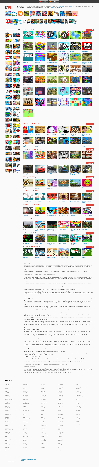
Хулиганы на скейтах (38, 243)
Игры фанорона (49, 201)
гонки (73, 6)
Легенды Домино (85, 51)
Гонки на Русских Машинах (63, 173)
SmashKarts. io (37, 106)
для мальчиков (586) (26, 387)
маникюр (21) (25, 450)
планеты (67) (42, 432)
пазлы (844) (42, 421)
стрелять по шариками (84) (62, 437)
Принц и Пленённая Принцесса (38, 188)
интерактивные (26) (26, 410)
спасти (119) (60, 429)
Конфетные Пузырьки (62, 229)
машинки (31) (43, 384)
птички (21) (60, 392)
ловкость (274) (25, 437)
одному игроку (60, 7)
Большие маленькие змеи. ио (52, 62)
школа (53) (77, 421)
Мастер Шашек (37, 134)
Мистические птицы (61, 201)
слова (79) (59, 422)
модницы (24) (43, 391)
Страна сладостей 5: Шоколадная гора (38, 52)
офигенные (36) (43, 418)
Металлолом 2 (84, 173)
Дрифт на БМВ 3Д (50, 173)
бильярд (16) (7, 417)
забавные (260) (25, 396)
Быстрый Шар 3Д (26, 243)
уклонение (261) (78, 387)
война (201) (7, 436)
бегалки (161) (7, 410)
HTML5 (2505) (7, 387)
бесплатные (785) (8, 413)
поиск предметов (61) (44, 440)
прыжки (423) (60, 391)
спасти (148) (60, 428)
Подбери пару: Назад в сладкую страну (74, 85)
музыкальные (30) (43, 395)
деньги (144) (7, 447)
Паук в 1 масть (25, 257)
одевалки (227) (43, 413)
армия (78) (7, 402)
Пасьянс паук (25, 62)
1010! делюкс (25, 159)
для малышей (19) (25, 385)
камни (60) (24, 413)
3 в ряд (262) (7, 384)
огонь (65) (42, 410)
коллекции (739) (25, 422)
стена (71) (59, 433)
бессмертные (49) (8, 414)
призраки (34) (43, 448)
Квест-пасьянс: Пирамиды (63, 257)
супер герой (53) (60, 440)
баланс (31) (7, 406)
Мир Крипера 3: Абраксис (86, 95)
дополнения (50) (25, 391)
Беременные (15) (7, 411)
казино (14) (24, 411)
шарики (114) (78, 417)
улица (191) (77, 391)
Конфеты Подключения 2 (51, 51)
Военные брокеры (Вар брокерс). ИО (39, 146)
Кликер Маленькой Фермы (39, 84)
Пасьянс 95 (84, 257)
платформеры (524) (43, 433)
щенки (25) (77, 422)
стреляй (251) (60, 436)
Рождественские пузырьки (27, 73)
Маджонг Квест (61, 84)
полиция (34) (42, 443)
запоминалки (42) (25, 399)
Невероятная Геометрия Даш (87, 187)
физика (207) (78, 402)
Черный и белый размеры (62, 159)
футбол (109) (78, 406)
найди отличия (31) (43, 399)
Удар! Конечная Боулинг (86, 243)
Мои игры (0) (44, 1)
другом (80, 361)
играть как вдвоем (53, 7)
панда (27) (42, 422)
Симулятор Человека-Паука (51, 106)
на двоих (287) (43, 396)
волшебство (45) (7, 437)
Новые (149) (42, 406)
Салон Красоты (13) (61, 413)
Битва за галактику (50, 95)
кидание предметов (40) (26, 418)
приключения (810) (43, 450)
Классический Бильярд (62, 40)
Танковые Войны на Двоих (51, 145)
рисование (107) (60, 402)
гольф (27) (6, 443)
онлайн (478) (42, 414)
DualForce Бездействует (39, 73)
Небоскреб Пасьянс (38, 257)
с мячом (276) (60, 411)
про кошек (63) (60, 387)
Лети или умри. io (61, 51)
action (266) (7, 385)
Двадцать (72, 106)
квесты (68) (24, 417)
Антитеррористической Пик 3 (63, 187)
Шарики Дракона (85, 40)
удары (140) (77, 385)
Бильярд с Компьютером (51, 40)
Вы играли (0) (54, 1)
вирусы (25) (7, 433)
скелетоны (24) (60, 421)
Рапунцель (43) (60, 395)
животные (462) (25, 395)
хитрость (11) (78, 410)
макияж (62, 6)
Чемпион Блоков (38, 95)
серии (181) (60, 417)
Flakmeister (25, 229)
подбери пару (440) (43, 437)
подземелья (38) (43, 439)
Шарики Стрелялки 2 (38, 62)
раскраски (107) (60, 396)
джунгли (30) (7, 450)
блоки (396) (7, 418)
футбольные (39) (78, 407)
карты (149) (24, 414)
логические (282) (25, 440)
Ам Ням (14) (7, 395)
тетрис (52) (60, 448)
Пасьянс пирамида (38, 201)
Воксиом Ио (49, 73)
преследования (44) (43, 447)
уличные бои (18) (78, 392)
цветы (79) (77, 413)
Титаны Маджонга (61, 73)
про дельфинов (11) (61, 385)
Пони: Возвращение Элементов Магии (50, 188)
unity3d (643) (7, 391)
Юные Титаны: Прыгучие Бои (87, 215)
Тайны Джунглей (73, 159)
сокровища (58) (60, 425)
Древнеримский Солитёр (51, 257)
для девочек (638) (25, 384)
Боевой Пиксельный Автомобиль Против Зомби (51, 230)
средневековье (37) (61, 432)
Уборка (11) (77, 384)
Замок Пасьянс (73, 73)
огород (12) (42, 411)
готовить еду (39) (7, 444)
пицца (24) (42, 429)
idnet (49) (6, 388)
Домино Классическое (27, 40)
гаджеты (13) (7, 440)
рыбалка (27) (60, 407)
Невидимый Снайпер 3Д (27, 84)
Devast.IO (72, 51)
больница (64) (7, 422)
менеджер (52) (43, 385)
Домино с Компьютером (74, 201)
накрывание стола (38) (44, 402)
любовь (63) (25, 443)
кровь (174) (24, 429)
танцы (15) (59, 443)
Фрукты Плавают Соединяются (38, 160)
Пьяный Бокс (72, 215)
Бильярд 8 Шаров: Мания (51, 134)
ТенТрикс (83, 106)
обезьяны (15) (43, 407)
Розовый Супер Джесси (74, 187)
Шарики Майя (84, 229)
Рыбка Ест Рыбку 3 (61, 95)
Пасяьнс (71, 257)
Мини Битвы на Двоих (27, 134)
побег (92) (42, 436)
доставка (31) (25, 392)
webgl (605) (7, 392)
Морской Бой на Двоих (62, 106)
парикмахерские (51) (44, 425)
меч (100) (42, 387)
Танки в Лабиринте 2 (62, 134)
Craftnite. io (60, 145)
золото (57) (24, 406)
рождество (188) (60, 403)
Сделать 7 (84, 84)
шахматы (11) (78, 418)
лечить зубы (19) (25, 436)
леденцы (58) (25, 433)
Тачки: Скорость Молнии (39, 173)
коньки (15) (24, 425)
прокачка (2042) (60, 388)
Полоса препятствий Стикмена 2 (26, 188)
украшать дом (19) (78, 388)
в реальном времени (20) (9, 429)
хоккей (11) (77, 411)
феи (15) (77, 399)
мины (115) (42, 388)
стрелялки (70, 6)
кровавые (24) (25, 428)
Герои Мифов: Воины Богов (63, 215)
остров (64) (42, 417)
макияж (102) (25, 447)
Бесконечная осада (73, 62)
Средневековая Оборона (27, 106)
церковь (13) (78, 414)
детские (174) (7, 448)
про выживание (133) (61, 384)
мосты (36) (42, 392)
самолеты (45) (60, 414)
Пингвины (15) (43, 428)
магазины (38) (25, 444)
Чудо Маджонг (84, 159)
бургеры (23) (7, 428)
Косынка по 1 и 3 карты (27, 201)
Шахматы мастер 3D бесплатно (73, 135)
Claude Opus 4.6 (11, 461)
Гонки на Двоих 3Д (26, 95)
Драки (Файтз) (37, 215)
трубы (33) (59, 450)
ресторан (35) (60, 399)
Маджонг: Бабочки (73, 40)
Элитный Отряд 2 (73, 145)
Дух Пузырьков (73, 95)
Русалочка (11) (60, 406)
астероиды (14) (7, 403)
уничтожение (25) (78, 395)
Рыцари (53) (60, 410)
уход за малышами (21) (79, 396)
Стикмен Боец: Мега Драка (51, 215)
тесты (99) (59, 447)
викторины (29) (7, 432)
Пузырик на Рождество (62, 62)
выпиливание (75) (8, 439)
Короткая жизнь (26, 215)
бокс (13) (6, 421)
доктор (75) (24, 388)
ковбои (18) (24, 421)
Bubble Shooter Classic (39, 40)
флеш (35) (77, 403)
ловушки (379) (25, 439)
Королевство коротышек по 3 (52, 84)
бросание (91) (7, 425)
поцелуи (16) (42, 444)
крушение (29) (25, 432)
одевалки (59, 6)
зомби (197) (24, 407)
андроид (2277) (7, 396)
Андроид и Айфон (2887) (8, 399)
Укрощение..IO (25, 51)
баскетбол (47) (7, 407)
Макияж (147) (25, 448)
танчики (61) (60, 444)
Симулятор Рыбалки (62, 243)
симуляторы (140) (61, 418)
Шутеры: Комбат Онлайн (86, 73)
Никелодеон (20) (43, 403)
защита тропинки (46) (26, 403)
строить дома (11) (61, 439)
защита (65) (24, 402)
